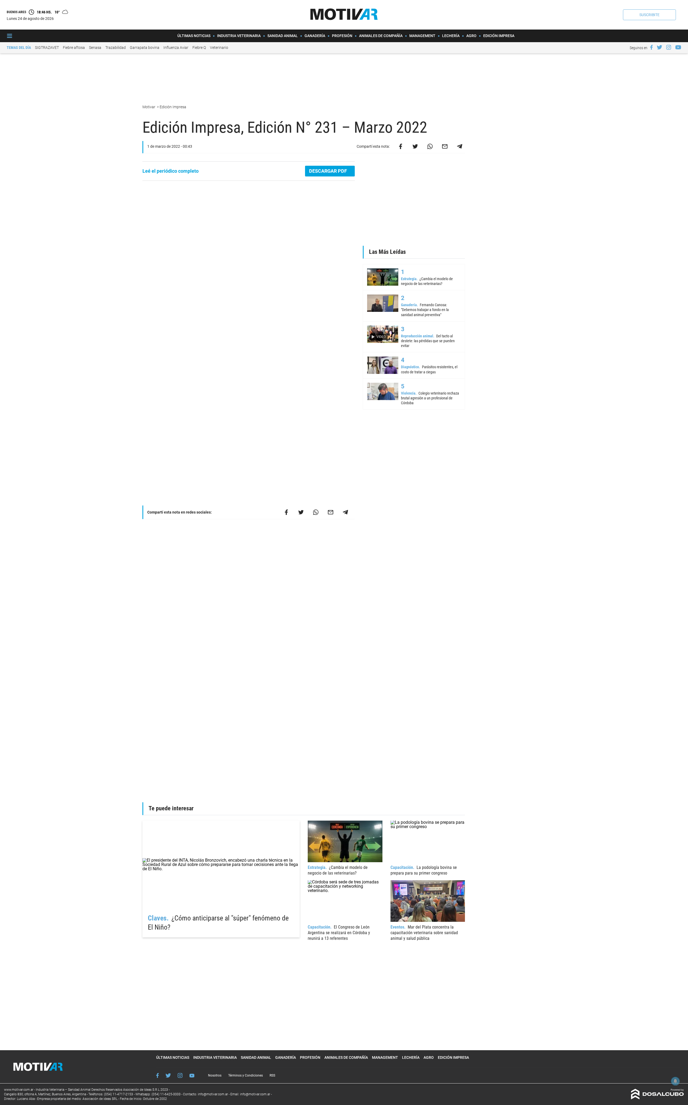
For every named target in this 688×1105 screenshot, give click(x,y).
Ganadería (314, 36)
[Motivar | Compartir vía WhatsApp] (430, 146)
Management (422, 36)
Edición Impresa (498, 36)
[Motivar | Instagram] (668, 47)
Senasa (95, 47)
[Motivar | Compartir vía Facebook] (400, 146)
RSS (272, 1075)
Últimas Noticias (193, 36)
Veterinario (219, 47)
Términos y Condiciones (245, 1075)
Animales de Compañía (381, 36)
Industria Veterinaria (239, 36)
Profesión (342, 36)
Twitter (168, 1075)
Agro (471, 36)
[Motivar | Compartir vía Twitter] (415, 146)
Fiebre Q (199, 47)
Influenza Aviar (175, 47)
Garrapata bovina (144, 47)
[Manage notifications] (675, 1081)
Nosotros (214, 1075)
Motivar (149, 107)
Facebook (157, 1075)
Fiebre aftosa (74, 47)
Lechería (451, 36)
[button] (649, 14)
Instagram (180, 1075)
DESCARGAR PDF (328, 171)
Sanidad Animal (282, 36)
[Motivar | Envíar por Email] (444, 146)
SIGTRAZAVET (47, 47)
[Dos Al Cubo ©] (657, 1097)
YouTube (192, 1076)
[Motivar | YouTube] (678, 47)
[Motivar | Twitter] (659, 47)
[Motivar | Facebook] (651, 47)
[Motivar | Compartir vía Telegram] (459, 146)
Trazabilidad (115, 47)
